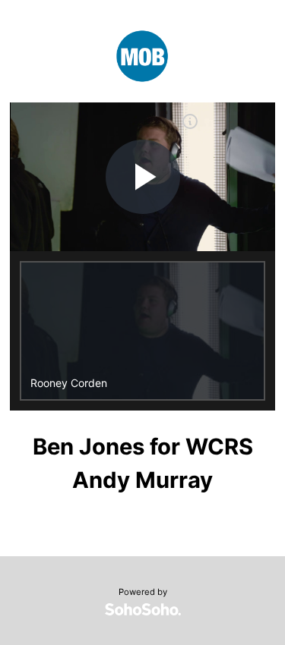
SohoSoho (143, 609)
